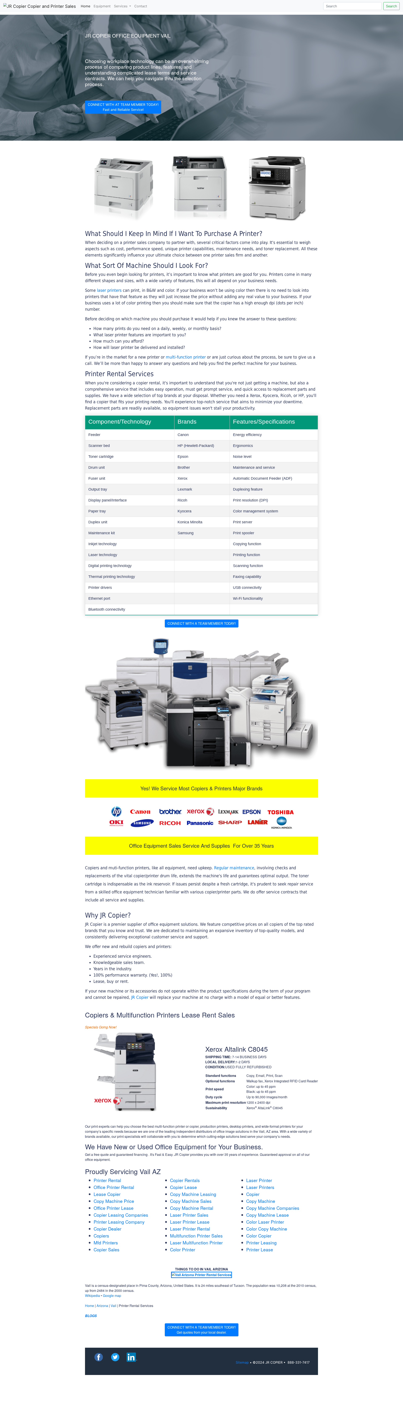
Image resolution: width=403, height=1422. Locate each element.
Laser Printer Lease (189, 1222)
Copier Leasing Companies (121, 1215)
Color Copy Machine (266, 1229)
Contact (140, 6)
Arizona (102, 1305)
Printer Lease (259, 1249)
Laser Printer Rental (190, 1229)
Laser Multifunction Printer (196, 1242)
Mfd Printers (106, 1242)
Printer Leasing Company (119, 1222)
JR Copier (139, 997)
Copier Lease (183, 1187)
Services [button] (121, 6)
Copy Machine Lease (267, 1215)
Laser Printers (260, 1187)
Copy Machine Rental (191, 1208)
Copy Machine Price (114, 1201)
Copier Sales (106, 1249)
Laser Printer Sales (189, 1215)
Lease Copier (107, 1194)
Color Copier (258, 1235)
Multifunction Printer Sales (196, 1235)
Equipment (102, 6)
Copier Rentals (185, 1180)
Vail (113, 1305)
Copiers (101, 1235)
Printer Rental (107, 1180)
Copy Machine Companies (272, 1208)
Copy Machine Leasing (193, 1194)
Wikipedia (92, 1295)
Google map (112, 1295)
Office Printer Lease (113, 1208)
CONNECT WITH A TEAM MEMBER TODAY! (201, 623)
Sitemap (242, 1362)
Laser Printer (259, 1180)
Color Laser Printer (265, 1222)
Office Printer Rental (114, 1187)
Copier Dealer (107, 1229)
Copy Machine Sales (191, 1201)
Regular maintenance (234, 867)
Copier (252, 1194)
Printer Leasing (261, 1242)
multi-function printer (186, 357)
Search (391, 6)
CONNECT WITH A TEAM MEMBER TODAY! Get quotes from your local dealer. (201, 1330)
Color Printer (182, 1249)
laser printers (110, 290)
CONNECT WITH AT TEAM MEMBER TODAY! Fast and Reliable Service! (123, 107)
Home (86, 6)
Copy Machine (260, 1201)
